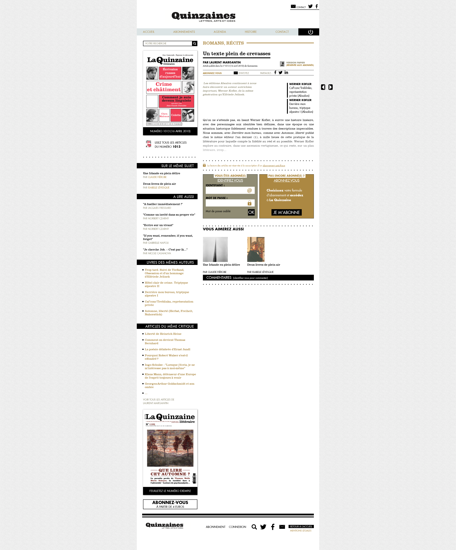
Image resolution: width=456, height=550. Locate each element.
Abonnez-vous (170, 502)
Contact (282, 31)
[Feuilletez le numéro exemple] (170, 448)
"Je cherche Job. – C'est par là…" (165, 249)
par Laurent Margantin (222, 62)
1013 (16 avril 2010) (234, 65)
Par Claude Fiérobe (214, 272)
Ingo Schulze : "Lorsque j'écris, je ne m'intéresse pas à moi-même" (170, 367)
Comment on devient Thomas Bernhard (165, 342)
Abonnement (215, 527)
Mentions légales (300, 530)
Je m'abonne (286, 212)
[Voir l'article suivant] (330, 87)
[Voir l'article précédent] (323, 87)
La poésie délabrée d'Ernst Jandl (167, 349)
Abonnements (184, 31)
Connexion (237, 527)
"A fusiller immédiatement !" (163, 204)
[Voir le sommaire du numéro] (170, 89)
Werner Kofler (300, 84)
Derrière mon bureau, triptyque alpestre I (167, 294)
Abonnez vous (212, 73)
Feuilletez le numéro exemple (170, 491)
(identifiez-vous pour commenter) (250, 278)
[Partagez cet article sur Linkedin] (286, 72)
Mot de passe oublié (218, 211)
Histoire (251, 31)
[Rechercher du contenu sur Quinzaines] (254, 527)
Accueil (149, 31)
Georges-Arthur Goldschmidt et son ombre (169, 386)
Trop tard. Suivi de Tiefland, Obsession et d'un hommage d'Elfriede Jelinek (164, 273)
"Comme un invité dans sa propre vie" (169, 214)
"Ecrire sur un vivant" (158, 225)
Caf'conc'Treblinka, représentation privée (169, 303)
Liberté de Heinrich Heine (163, 334)
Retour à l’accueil (301, 526)
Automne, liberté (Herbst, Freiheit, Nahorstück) (169, 313)
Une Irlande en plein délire (161, 173)
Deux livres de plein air (159, 184)
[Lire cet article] (224, 249)
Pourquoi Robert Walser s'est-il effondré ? (166, 357)
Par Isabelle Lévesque (260, 272)
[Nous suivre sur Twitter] (310, 8)
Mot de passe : (216, 198)
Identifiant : (215, 185)
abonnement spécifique (274, 165)
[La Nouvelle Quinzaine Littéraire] (228, 17)
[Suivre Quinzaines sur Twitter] (263, 527)
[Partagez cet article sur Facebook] (276, 72)
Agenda (220, 31)
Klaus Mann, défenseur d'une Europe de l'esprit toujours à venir (170, 376)
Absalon (304, 95)
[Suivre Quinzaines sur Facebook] (273, 527)
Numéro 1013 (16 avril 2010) (170, 131)
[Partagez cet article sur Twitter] (281, 72)
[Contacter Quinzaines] (282, 527)
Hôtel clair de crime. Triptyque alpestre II (166, 285)
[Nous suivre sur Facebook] (316, 8)
